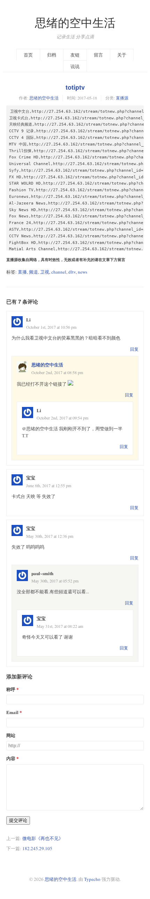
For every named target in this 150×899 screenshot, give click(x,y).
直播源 (122, 98)
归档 (51, 55)
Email (12, 712)
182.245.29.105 (37, 848)
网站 (10, 735)
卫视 (44, 272)
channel (58, 272)
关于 (121, 55)
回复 (134, 349)
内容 (10, 758)
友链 (75, 55)
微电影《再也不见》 (42, 838)
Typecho (92, 879)
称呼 (10, 689)
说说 (75, 66)
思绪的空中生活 (75, 22)
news (82, 272)
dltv (72, 272)
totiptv (75, 87)
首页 (28, 55)
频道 (33, 272)
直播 (22, 272)
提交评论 (18, 820)
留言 (98, 55)
